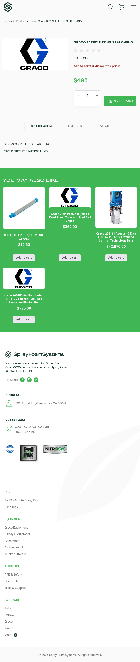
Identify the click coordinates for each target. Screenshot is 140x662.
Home (7, 21)
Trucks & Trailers (15, 554)
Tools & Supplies (15, 587)
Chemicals (11, 581)
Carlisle (9, 615)
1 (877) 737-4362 (25, 431)
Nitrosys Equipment (17, 534)
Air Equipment (14, 547)
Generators (12, 540)
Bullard (9, 608)
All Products (19, 21)
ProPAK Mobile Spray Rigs (22, 500)
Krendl (9, 628)
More (8, 634)
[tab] (42, 126)
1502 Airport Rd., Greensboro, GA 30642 (40, 403)
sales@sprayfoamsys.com (32, 426)
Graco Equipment (16, 527)
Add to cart (121, 101)
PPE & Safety (13, 574)
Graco (32, 21)
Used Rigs (11, 507)
